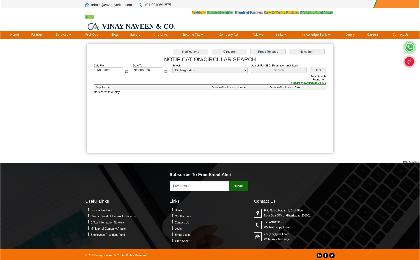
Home (14, 34)
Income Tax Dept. (102, 210)
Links (280, 34)
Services (62, 34)
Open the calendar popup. (126, 71)
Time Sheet (182, 241)
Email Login (182, 234)
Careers (373, 34)
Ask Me (258, 34)
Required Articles (220, 12)
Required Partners (249, 12)
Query (350, 34)
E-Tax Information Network (107, 222)
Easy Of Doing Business (281, 12)
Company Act (228, 34)
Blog (114, 34)
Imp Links (161, 34)
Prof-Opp (92, 34)
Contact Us (400, 34)
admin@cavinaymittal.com (111, 5)
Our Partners (183, 216)
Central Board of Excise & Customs (113, 216)
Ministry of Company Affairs (108, 228)
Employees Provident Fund (108, 234)
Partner (36, 34)
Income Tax (192, 34)
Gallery (135, 34)
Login (178, 228)
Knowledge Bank (315, 34)
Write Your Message (277, 239)
